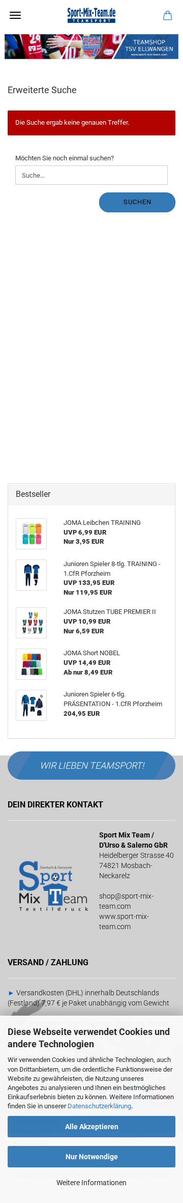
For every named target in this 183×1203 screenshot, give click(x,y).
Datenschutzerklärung (99, 1106)
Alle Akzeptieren (91, 1127)
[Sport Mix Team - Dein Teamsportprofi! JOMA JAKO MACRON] (91, 15)
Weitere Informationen (91, 1183)
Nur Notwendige (92, 1157)
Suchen (137, 202)
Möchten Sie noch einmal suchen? (64, 158)
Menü (15, 15)
